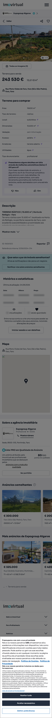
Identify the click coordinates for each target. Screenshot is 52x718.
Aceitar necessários (26, 703)
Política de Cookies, (30, 661)
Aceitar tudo (26, 695)
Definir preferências (26, 711)
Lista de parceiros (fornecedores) (13, 691)
